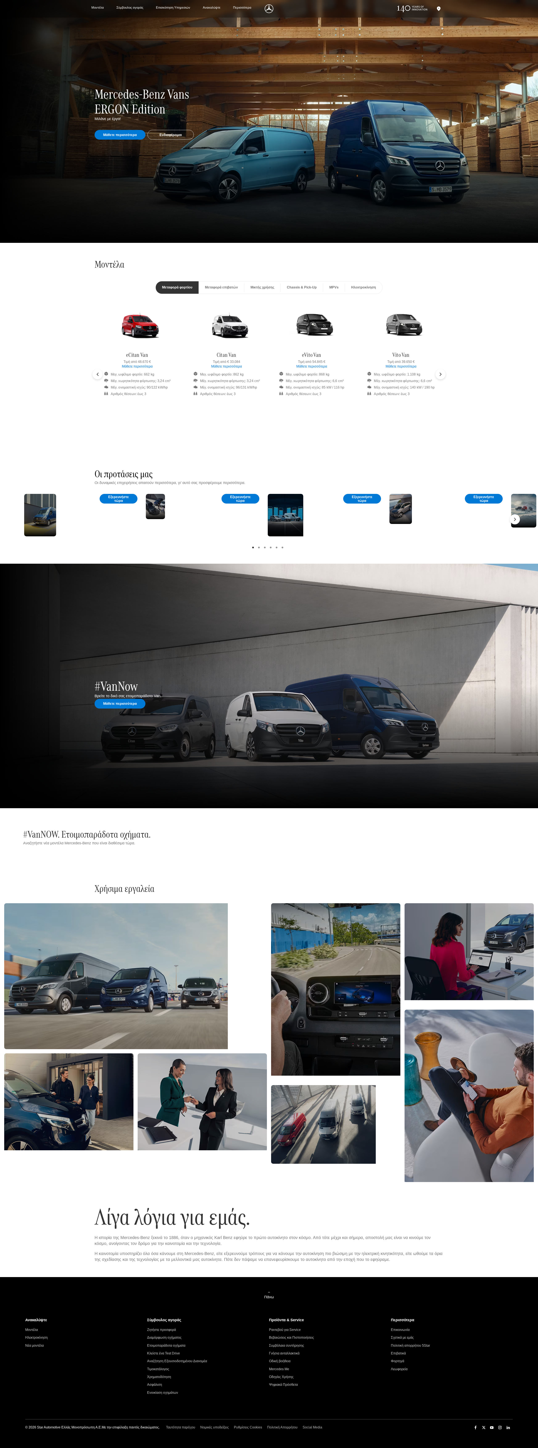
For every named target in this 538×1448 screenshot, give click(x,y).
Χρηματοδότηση (159, 1377)
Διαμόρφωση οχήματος (164, 1337)
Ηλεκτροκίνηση (36, 1337)
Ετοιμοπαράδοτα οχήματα (166, 1345)
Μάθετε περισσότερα (137, 366)
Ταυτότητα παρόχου (180, 1427)
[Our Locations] (438, 8)
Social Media (312, 1427)
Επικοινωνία (400, 1330)
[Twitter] (483, 1427)
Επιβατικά (398, 1353)
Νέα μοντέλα (34, 1345)
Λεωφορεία (399, 1369)
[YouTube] (491, 1427)
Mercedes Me (279, 1369)
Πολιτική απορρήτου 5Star (410, 1345)
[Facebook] (475, 1427)
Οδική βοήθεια (279, 1361)
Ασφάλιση (154, 1384)
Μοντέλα (31, 1330)
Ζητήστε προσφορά (161, 1330)
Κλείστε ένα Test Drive (163, 1353)
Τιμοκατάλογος (158, 1369)
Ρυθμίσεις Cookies (248, 1427)
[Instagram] (499, 1427)
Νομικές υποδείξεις (214, 1427)
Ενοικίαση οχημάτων (162, 1392)
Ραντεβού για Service (285, 1330)
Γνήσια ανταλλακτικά (284, 1353)
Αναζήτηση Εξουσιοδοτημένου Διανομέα (177, 1361)
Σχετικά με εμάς (402, 1337)
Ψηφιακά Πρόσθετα (283, 1384)
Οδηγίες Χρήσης (281, 1377)
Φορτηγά (397, 1361)
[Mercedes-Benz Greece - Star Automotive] (269, 8)
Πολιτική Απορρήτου (282, 1427)
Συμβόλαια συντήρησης (286, 1345)
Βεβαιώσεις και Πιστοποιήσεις (291, 1337)
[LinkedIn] (508, 1427)
